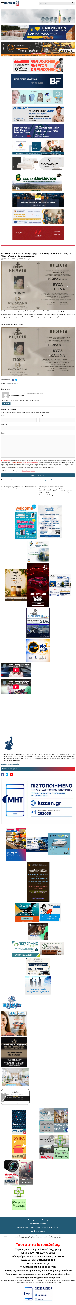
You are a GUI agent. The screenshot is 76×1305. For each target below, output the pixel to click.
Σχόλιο (3, 433)
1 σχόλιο (29, 259)
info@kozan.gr (38, 1231)
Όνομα (3, 416)
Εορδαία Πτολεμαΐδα (12, 384)
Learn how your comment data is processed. (38, 480)
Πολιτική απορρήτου (16, 462)
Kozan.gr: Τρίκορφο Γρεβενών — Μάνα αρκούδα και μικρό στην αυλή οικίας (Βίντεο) (18, 488)
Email (41, 416)
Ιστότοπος (4, 424)
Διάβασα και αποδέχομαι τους (19, 471)
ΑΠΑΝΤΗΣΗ (6, 404)
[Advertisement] (38, 718)
